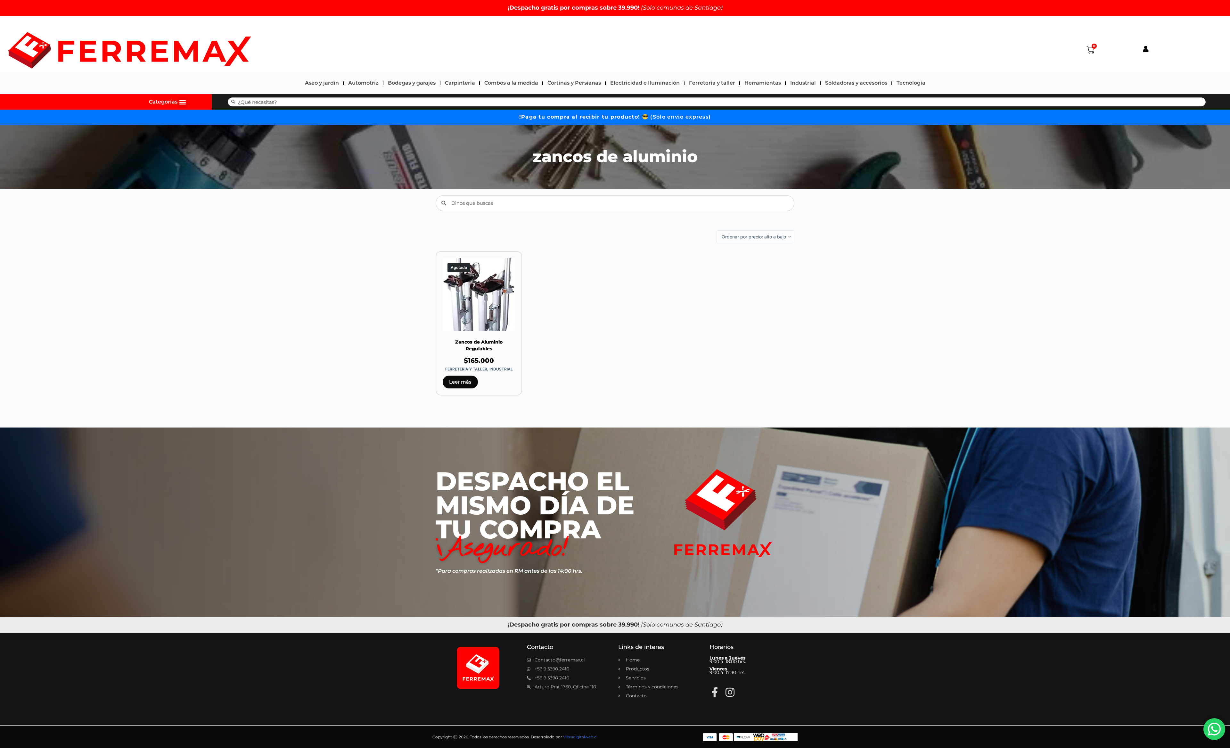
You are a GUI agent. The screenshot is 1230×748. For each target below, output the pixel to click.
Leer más (460, 382)
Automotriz (363, 83)
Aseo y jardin (322, 83)
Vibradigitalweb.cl (580, 737)
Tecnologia (911, 83)
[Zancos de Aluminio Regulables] (479, 294)
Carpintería (460, 83)
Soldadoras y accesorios (856, 83)
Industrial (803, 83)
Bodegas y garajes (412, 83)
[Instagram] (730, 692)
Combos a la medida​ (511, 83)
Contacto (540, 647)
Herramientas (762, 83)
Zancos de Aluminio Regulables (479, 345)
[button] (182, 102)
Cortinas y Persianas (574, 83)
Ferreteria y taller (712, 83)
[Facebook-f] (714, 692)
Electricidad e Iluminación (645, 83)
